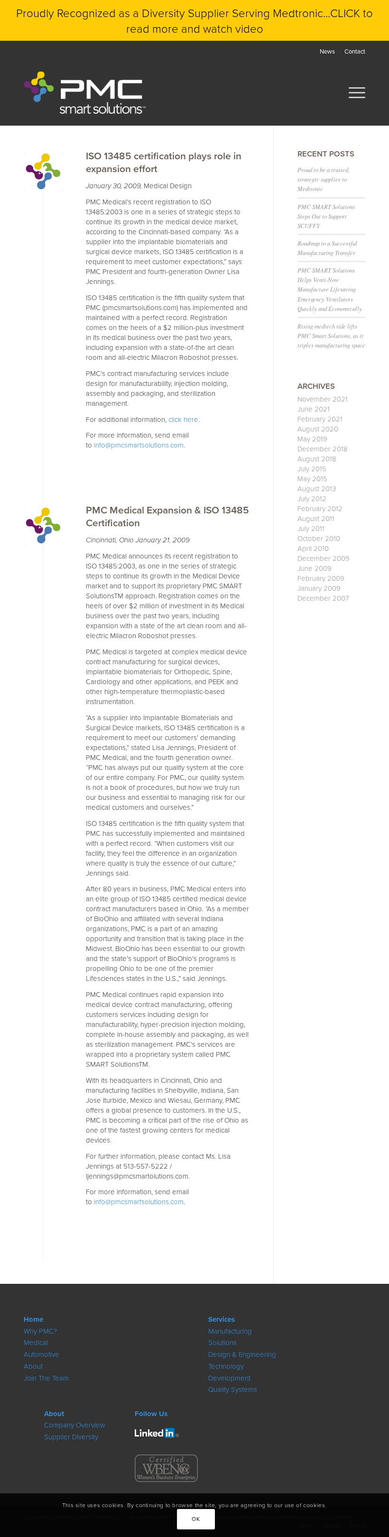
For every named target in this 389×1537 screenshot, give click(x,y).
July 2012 (311, 498)
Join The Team (46, 1378)
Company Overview (74, 1425)
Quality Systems (232, 1389)
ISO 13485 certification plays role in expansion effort (163, 161)
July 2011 (310, 528)
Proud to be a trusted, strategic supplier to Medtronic (323, 178)
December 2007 (323, 598)
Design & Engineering (242, 1354)
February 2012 (320, 508)
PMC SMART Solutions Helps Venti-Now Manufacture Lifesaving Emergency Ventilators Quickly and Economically (329, 289)
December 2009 (323, 558)
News (327, 51)
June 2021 (313, 409)
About (33, 1366)
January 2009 (319, 588)
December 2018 (322, 449)
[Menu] (352, 92)
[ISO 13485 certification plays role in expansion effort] (43, 171)
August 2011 (315, 518)
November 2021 (322, 399)
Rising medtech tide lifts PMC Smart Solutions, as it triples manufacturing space (331, 335)
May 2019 (312, 439)
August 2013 (316, 489)
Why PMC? (40, 1331)
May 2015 (312, 479)
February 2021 (320, 419)
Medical (36, 1342)
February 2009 (320, 578)
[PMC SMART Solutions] (85, 92)
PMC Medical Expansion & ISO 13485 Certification (167, 516)
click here (183, 419)
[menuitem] (327, 51)
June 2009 (314, 568)
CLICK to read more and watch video (249, 20)
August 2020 (317, 429)
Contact (354, 51)
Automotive (41, 1354)
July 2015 (311, 469)
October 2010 (318, 538)
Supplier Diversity (71, 1437)
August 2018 (316, 459)
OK (196, 1519)
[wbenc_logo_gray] (166, 1468)
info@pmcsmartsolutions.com (139, 445)
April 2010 (313, 548)
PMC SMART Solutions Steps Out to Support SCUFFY (326, 215)
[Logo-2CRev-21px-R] (157, 1433)
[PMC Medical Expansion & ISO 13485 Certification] (43, 525)
